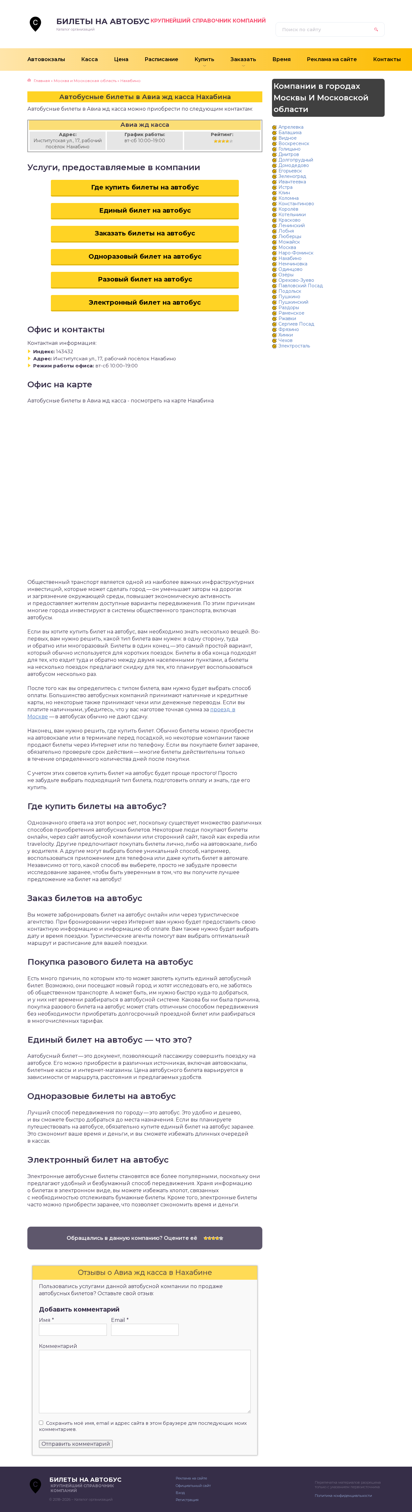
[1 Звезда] (216, 141)
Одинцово (290, 269)
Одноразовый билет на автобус (145, 256)
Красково (289, 220)
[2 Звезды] (219, 141)
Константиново (296, 204)
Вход (180, 1492)
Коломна (288, 198)
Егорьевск (290, 171)
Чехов (285, 340)
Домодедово (293, 165)
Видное (287, 138)
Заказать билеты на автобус (145, 233)
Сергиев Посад (296, 324)
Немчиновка (292, 264)
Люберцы (289, 236)
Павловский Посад (300, 286)
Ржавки (287, 318)
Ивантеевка (292, 182)
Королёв (288, 209)
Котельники (292, 214)
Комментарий (58, 1346)
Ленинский (291, 225)
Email (120, 1320)
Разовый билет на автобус (145, 279)
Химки (285, 335)
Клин (284, 193)
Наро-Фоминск (296, 253)
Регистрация (187, 1500)
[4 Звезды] (227, 141)
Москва (287, 247)
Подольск (289, 291)
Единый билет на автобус (145, 210)
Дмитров (288, 154)
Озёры (286, 275)
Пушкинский (293, 302)
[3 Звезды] (223, 141)
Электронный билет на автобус (145, 302)
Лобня (286, 231)
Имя (46, 1320)
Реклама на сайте (191, 1478)
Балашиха (290, 132)
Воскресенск (293, 143)
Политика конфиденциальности (343, 1495)
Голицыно (289, 149)
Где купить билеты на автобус (145, 187)
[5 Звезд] (231, 141)
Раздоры (288, 307)
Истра (285, 187)
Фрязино (288, 329)
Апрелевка (291, 127)
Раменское (291, 313)
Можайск (289, 242)
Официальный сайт (193, 1485)
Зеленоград (292, 176)
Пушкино (289, 297)
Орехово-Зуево (296, 280)
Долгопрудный (295, 160)
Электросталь (294, 346)
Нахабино (290, 258)
